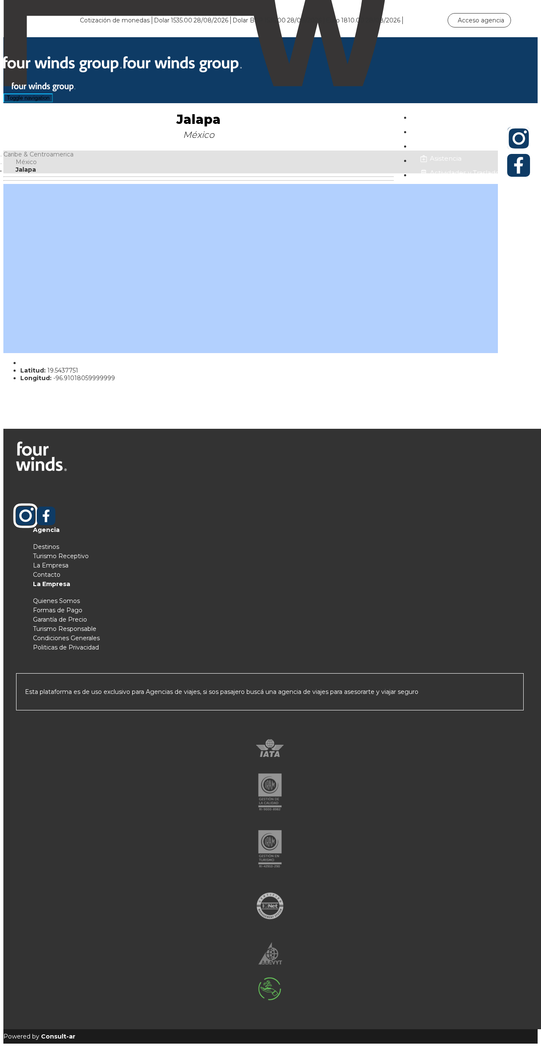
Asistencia (446, 158)
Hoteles (442, 115)
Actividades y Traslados (466, 173)
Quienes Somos (56, 601)
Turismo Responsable (64, 629)
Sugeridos (446, 144)
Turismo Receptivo (61, 556)
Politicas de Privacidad (66, 647)
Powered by (39, 1036)
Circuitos (443, 130)
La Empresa (50, 565)
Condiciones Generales (66, 638)
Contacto (46, 574)
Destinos (46, 547)
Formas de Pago (57, 610)
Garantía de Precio (60, 619)
